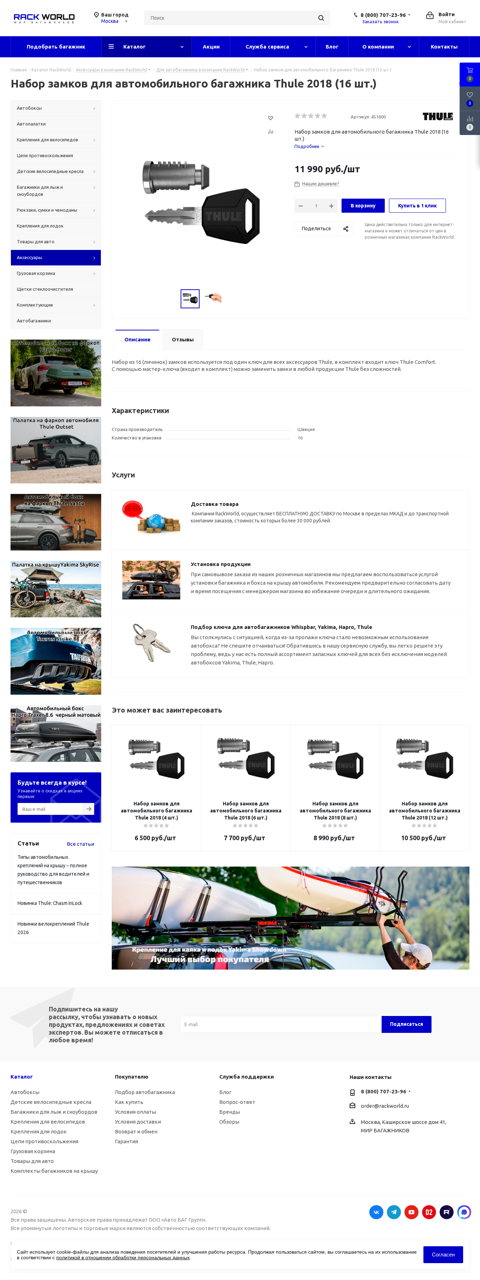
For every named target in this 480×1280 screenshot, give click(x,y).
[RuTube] (447, 1212)
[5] (324, 116)
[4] (317, 116)
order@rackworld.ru (385, 1106)
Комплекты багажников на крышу (54, 1171)
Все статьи (80, 844)
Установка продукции (221, 564)
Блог (225, 1092)
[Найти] (321, 18)
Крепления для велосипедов (48, 1122)
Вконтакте (376, 1212)
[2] (304, 116)
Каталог (22, 1077)
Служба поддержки (246, 1077)
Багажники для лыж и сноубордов (54, 1112)
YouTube (411, 1212)
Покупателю (131, 1077)
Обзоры (229, 1122)
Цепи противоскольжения (44, 1141)
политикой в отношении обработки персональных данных (123, 1257)
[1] (297, 116)
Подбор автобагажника (145, 1092)
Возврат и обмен (136, 1131)
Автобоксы (25, 1092)
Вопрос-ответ (237, 1102)
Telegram (394, 1212)
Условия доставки (138, 1122)
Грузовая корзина (33, 1151)
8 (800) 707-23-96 (383, 15)
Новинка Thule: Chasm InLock (50, 903)
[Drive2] (429, 1212)
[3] (311, 116)
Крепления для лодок (39, 1131)
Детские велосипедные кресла (51, 1102)
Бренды (229, 1112)
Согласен (443, 1255)
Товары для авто (32, 1161)
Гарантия (126, 1141)
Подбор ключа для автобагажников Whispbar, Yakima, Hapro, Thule (281, 627)
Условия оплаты (135, 1112)
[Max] (464, 1212)
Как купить (129, 1102)
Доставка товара (215, 504)
